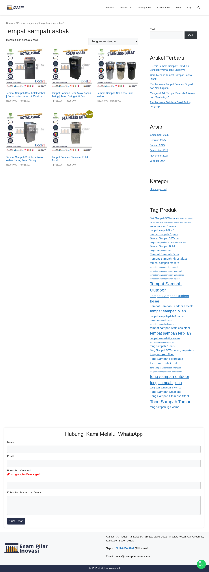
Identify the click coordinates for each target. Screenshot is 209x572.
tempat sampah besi (178, 242)
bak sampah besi (156, 222)
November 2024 (159, 155)
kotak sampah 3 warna (163, 226)
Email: (10, 456)
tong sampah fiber (162, 354)
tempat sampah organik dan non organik (167, 275)
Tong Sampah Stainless (165, 391)
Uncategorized (158, 189)
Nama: (11, 442)
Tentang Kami (144, 7)
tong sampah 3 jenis (162, 346)
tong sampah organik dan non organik (166, 372)
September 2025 (159, 134)
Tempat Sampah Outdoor (166, 287)
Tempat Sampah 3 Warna (164, 238)
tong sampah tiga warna (164, 407)
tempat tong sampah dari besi (162, 342)
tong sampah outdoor (169, 376)
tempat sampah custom (160, 250)
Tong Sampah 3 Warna (163, 350)
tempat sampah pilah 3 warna (166, 316)
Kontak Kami (163, 7)
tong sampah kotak (164, 363)
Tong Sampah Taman (171, 401)
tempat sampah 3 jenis (164, 234)
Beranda (110, 7)
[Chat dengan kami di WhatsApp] (201, 564)
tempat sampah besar (159, 242)
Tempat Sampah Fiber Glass (169, 258)
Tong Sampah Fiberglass (166, 358)
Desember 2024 (159, 150)
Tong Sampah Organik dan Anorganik (165, 368)
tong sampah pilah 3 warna (165, 387)
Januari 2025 (157, 145)
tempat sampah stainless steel (170, 328)
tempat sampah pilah (168, 311)
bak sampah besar (184, 218)
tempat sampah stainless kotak (162, 324)
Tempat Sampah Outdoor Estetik (171, 306)
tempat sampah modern (164, 262)
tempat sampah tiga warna (165, 338)
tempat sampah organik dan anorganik (166, 271)
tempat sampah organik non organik (165, 279)
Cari (152, 29)
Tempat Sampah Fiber (164, 254)
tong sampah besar (185, 350)
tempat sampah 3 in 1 (162, 230)
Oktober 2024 (157, 160)
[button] (198, 7)
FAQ (178, 7)
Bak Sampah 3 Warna (162, 218)
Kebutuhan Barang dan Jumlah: (25, 492)
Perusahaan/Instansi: (23, 472)
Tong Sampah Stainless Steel (169, 396)
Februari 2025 (158, 140)
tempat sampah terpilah (170, 333)
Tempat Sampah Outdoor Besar (169, 298)
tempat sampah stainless (161, 320)
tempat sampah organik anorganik (164, 267)
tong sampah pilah (166, 383)
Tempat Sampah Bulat (162, 246)
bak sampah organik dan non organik (178, 222)
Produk (124, 7)
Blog (189, 7)
